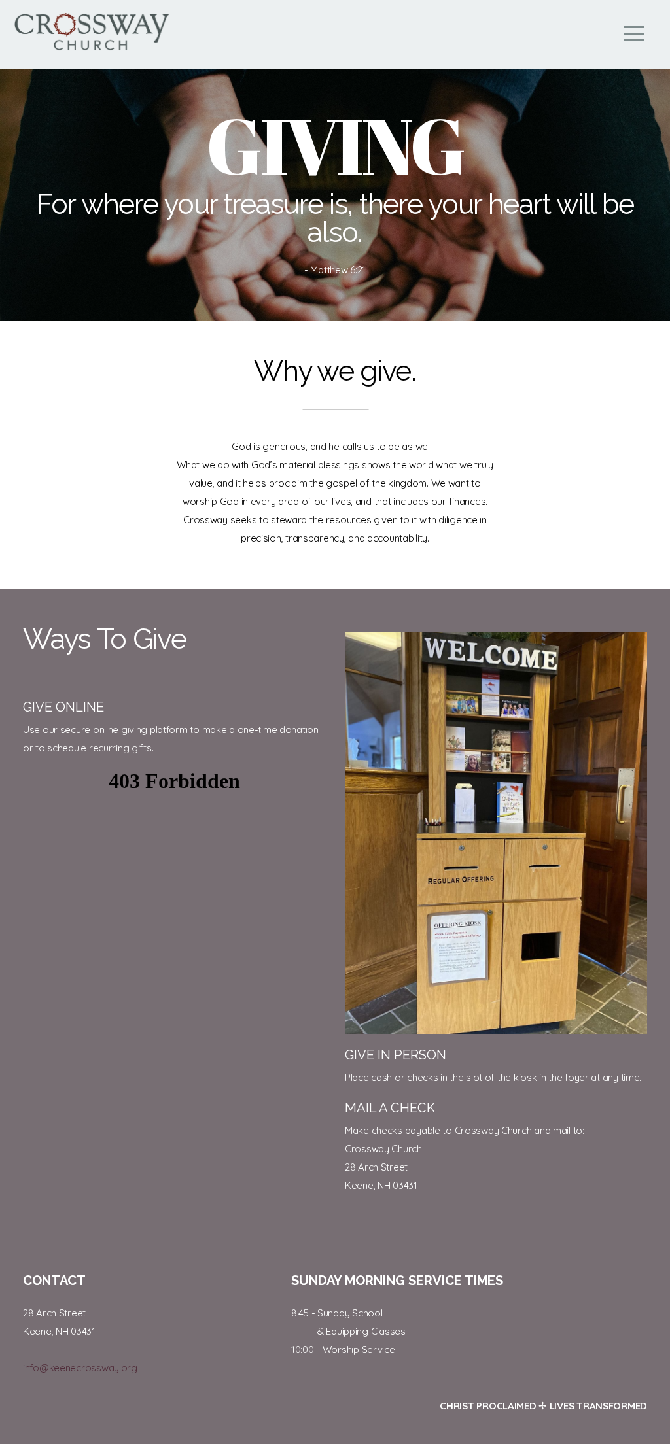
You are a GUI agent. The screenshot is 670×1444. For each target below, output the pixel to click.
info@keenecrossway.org (80, 1368)
